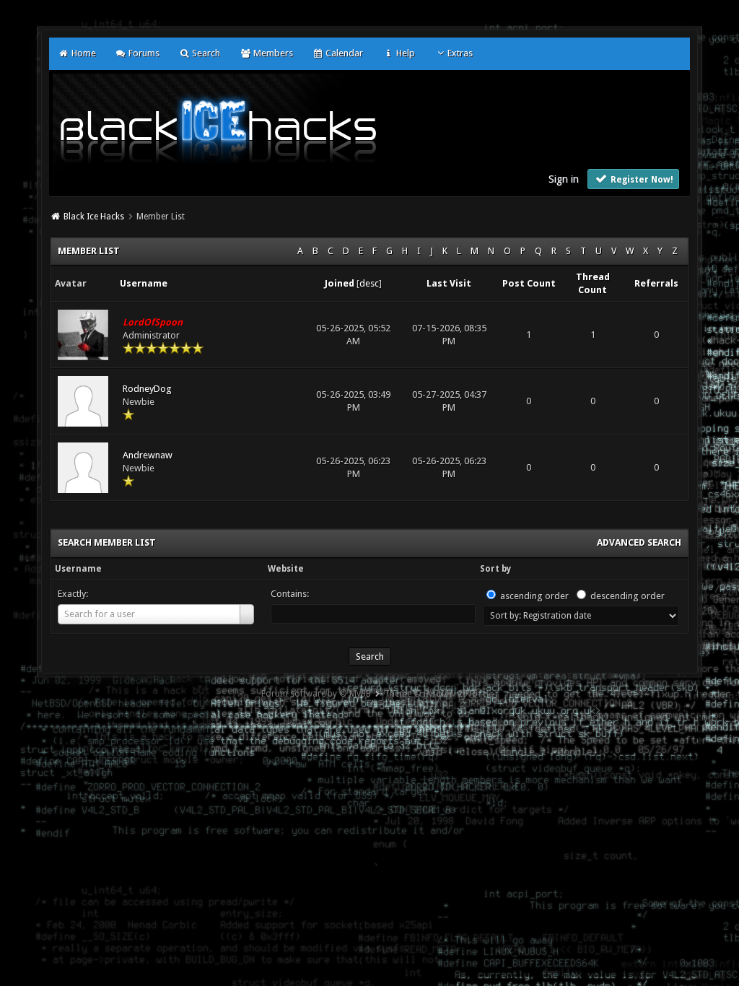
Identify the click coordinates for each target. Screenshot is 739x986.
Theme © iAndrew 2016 (431, 694)
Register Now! (640, 180)
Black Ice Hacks (94, 216)
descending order (627, 595)
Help (404, 53)
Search (205, 53)
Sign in (563, 179)
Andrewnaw (147, 455)
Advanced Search (639, 542)
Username (78, 569)
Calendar (343, 53)
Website (286, 569)
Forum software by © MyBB (316, 694)
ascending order (534, 595)
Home (82, 53)
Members (271, 53)
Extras (460, 53)
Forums (142, 53)
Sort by (495, 569)
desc (369, 283)
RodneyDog (147, 388)
